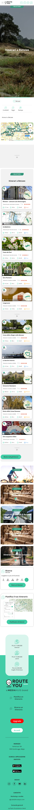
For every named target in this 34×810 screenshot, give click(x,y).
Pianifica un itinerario (18, 698)
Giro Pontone (7, 278)
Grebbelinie (6, 227)
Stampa (20, 110)
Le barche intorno (9, 360)
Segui (13, 110)
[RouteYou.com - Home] (8, 2)
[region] (17, 131)
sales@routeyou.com (17, 799)
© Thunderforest (17, 140)
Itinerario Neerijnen (9, 386)
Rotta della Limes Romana (11, 411)
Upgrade (17, 721)
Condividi (6, 110)
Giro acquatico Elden (9, 437)
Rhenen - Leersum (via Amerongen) (14, 201)
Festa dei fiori (7, 252)
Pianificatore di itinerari (17, 622)
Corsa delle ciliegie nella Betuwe (13, 335)
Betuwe (18, 101)
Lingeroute (6, 303)
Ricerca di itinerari (17, 585)
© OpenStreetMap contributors (27, 140)
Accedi (17, 730)
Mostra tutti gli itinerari (11, 457)
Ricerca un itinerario (18, 708)
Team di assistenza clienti (18, 808)
